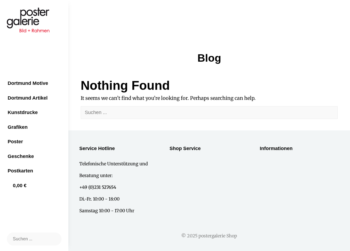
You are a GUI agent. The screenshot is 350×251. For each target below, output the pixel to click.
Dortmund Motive (28, 83)
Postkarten (20, 171)
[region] (175, 15)
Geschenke (21, 156)
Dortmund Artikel (28, 98)
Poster (15, 141)
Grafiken (18, 127)
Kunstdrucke (23, 112)
